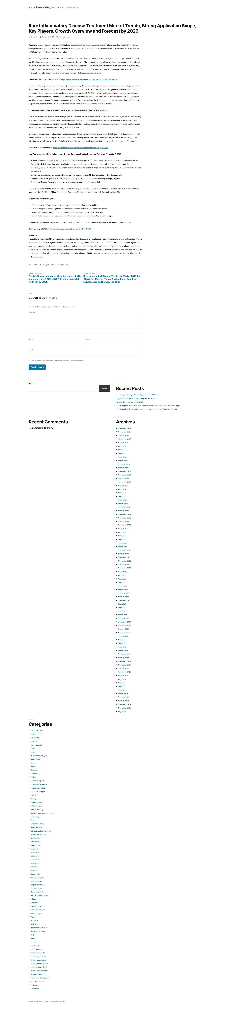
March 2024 (123, 503)
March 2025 (123, 460)
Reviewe (34, 920)
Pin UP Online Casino (39, 895)
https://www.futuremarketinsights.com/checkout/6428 (68, 229)
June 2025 (122, 450)
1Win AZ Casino (37, 730)
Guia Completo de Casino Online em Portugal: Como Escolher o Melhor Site (146, 409)
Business (34, 770)
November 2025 (124, 432)
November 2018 (124, 708)
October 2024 (123, 478)
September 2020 (124, 632)
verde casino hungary (39, 963)
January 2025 (123, 467)
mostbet (34, 870)
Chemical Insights (38, 791)
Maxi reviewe (36, 838)
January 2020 (123, 657)
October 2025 (123, 435)
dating (33, 798)
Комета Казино (37, 981)
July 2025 (122, 446)
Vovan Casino (36, 974)
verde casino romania (39, 970)
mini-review (35, 841)
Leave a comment (64, 37)
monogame (35, 863)
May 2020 (122, 643)
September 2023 (124, 525)
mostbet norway (37, 881)
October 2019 (123, 668)
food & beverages (38, 809)
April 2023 (122, 543)
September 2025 (124, 439)
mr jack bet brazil (37, 884)
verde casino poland (39, 967)
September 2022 (124, 568)
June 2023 (122, 536)
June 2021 (122, 604)
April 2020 (122, 647)
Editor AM (34, 37)
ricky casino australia (39, 927)
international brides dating (41, 831)
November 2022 (124, 561)
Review (34, 917)
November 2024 (124, 475)
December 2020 (124, 622)
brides (33, 766)
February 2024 (124, 507)
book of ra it (35, 759)
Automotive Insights (39, 755)
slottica (33, 942)
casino (33, 777)
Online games (36, 888)
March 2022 (123, 589)
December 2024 (124, 471)
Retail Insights (36, 913)
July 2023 (122, 532)
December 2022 (124, 557)
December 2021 (124, 600)
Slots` (33, 938)
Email (88, 339)
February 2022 (124, 593)
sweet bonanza (36, 949)
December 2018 (124, 704)
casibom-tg (35, 773)
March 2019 (123, 693)
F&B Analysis (36, 806)
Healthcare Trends (64, 265)
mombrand (35, 849)
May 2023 (122, 539)
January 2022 (123, 596)
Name (31, 339)
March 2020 (123, 650)
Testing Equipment (38, 960)
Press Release (36, 906)
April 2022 (122, 586)
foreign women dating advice (42, 813)
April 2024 (122, 500)
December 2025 (124, 428)
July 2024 (122, 489)
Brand (33, 763)
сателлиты (35, 985)
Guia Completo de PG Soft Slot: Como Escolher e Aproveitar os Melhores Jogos (148, 405)
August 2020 (123, 636)
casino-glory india (38, 788)
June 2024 (122, 493)
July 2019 (122, 679)
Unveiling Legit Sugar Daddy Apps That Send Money (137, 395)
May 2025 (122, 453)
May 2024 (122, 496)
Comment (32, 312)
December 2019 (124, 661)
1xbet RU (34, 741)
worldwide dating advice (40, 978)
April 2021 (122, 611)
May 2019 (122, 686)
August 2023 (123, 528)
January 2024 (123, 510)
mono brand (35, 852)
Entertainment (36, 802)
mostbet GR (35, 874)
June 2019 (122, 683)
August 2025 (123, 442)
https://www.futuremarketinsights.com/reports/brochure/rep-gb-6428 (80, 147)
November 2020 (124, 625)
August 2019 (123, 675)
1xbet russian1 (36, 745)
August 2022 (123, 571)
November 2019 (124, 665)
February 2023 (124, 550)
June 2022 (122, 579)
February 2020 (124, 654)
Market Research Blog (40, 7)
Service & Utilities (38, 931)
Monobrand (35, 859)
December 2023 (124, 514)
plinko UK (35, 902)
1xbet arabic (35, 737)
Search (31, 383)
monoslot (34, 867)
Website (31, 350)
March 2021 (123, 614)
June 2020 (122, 640)
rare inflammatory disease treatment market (88, 45)
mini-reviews (36, 845)
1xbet (33, 734)
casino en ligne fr (37, 780)
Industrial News (37, 827)
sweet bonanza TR (38, 953)
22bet (33, 748)
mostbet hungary (37, 877)
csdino (33, 795)
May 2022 (122, 582)
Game (33, 820)
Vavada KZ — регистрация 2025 (129, 402)
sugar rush (35, 945)
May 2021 (122, 607)
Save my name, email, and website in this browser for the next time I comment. (57, 361)
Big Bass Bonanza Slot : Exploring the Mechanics (136, 398)
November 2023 (124, 518)
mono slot (35, 856)
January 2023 (123, 553)
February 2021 (124, 618)
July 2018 (122, 711)
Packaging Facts (37, 892)
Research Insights (38, 910)
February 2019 (124, 697)
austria (33, 752)
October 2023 (123, 521)
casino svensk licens (39, 784)
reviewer (34, 924)
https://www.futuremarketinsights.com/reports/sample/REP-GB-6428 (89, 79)
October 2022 (123, 564)
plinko (33, 899)
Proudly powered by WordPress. (55, 1002)
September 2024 (124, 482)
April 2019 (122, 690)
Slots (33, 935)
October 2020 (123, 629)
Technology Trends (38, 956)
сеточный (35, 988)
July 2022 (122, 575)
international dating (38, 834)
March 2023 (123, 546)
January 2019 (123, 700)
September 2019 (124, 672)
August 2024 (123, 485)
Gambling (35, 816)
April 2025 (122, 457)
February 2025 (124, 464)
